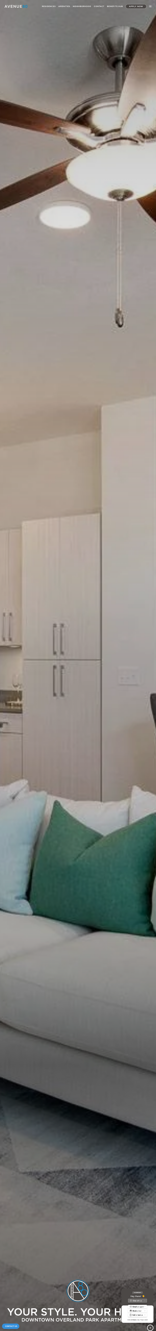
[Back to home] (16, 6)
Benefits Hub (115, 6)
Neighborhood (82, 6)
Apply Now (136, 6)
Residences (49, 6)
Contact (99, 6)
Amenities (64, 6)
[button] (150, 6)
